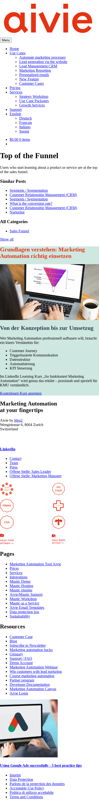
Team (14, 463)
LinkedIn (7, 449)
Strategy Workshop (33, 96)
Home (14, 49)
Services (16, 92)
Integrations (18, 577)
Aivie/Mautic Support (26, 594)
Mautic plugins (21, 590)
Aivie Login (19, 693)
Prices (14, 568)
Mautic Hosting (21, 586)
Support (16, 109)
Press (14, 467)
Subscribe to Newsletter (28, 645)
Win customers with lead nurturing (36, 671)
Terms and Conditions (26, 797)
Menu (6, 40)
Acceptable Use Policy (27, 788)
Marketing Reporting (35, 70)
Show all (6, 239)
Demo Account (21, 663)
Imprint (15, 775)
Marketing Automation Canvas (33, 689)
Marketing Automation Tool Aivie (35, 564)
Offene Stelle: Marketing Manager (36, 476)
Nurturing (17, 212)
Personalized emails (34, 75)
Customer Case (21, 637)
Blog (13, 641)
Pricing (15, 88)
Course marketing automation (32, 676)
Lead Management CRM (38, 66)
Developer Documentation (30, 684)
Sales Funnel (19, 231)
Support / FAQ (21, 658)
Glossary (16, 654)
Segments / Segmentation (29, 190)
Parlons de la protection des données (37, 784)
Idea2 (18, 420)
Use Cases (17, 53)
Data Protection (21, 779)
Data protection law (24, 612)
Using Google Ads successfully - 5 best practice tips (41, 765)
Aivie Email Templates (27, 607)
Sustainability (20, 616)
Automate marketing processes (42, 57)
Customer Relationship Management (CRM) (43, 195)
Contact (15, 458)
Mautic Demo (20, 581)
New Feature (29, 79)
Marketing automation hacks (31, 650)
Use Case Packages (34, 101)
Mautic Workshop (23, 599)
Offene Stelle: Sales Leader (30, 471)
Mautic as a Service (24, 603)
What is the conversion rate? (31, 203)
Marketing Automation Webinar (34, 667)
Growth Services (32, 105)
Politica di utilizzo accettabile (32, 792)
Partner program (22, 680)
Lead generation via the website (43, 62)
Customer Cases (31, 83)
